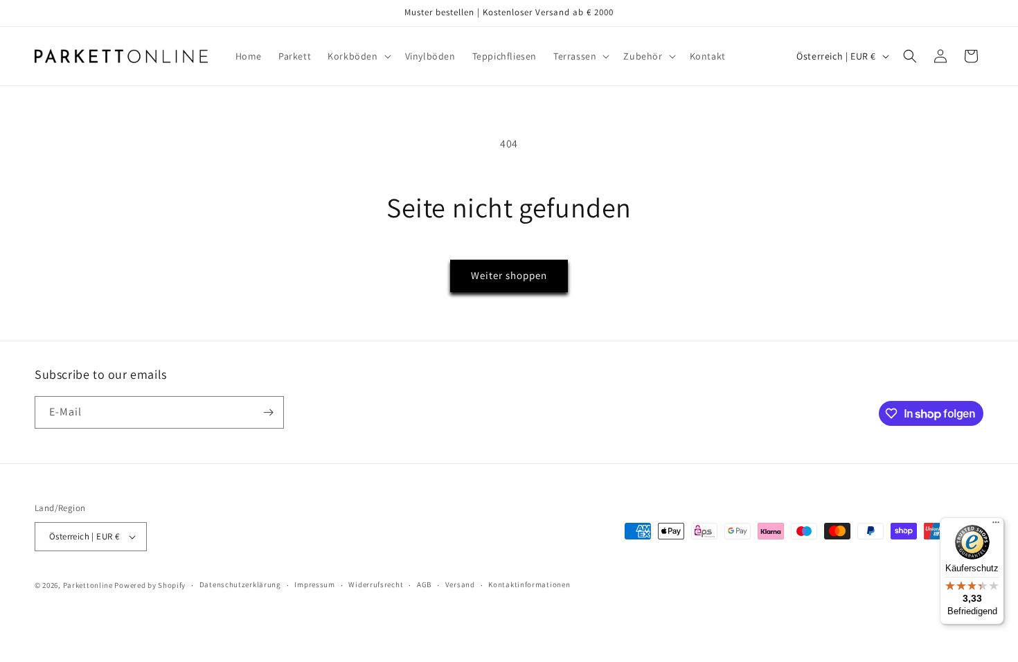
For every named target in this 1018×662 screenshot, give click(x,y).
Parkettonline (88, 585)
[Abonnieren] (268, 412)
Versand (460, 585)
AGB (424, 585)
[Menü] (996, 525)
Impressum (314, 585)
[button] (357, 56)
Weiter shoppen (509, 275)
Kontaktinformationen (529, 585)
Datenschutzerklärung (240, 585)
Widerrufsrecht (375, 585)
